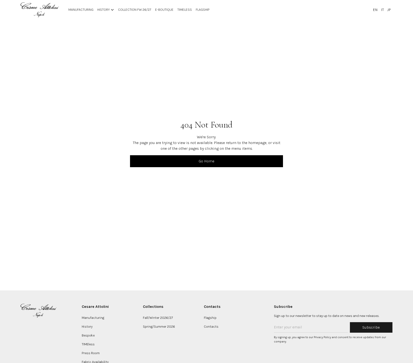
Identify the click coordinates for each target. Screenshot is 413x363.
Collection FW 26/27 (134, 10)
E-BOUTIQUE (164, 10)
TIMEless (88, 344)
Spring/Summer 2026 (159, 327)
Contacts (211, 327)
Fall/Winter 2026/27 (158, 318)
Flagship (203, 10)
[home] (40, 10)
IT (382, 9)
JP (389, 9)
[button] (105, 9)
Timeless (184, 10)
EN (375, 9)
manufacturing (80, 10)
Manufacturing (93, 318)
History (87, 327)
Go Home (206, 161)
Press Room (91, 353)
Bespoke (88, 335)
